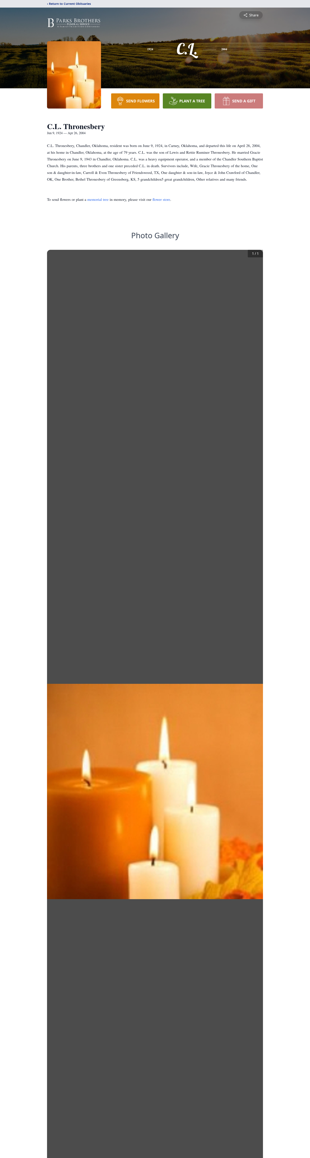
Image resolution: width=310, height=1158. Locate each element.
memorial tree (98, 199)
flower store (161, 199)
